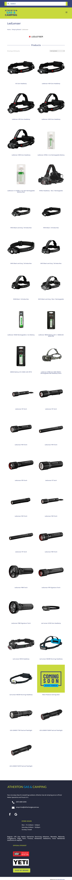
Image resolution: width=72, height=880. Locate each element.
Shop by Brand (16, 29)
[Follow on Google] (15, 814)
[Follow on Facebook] (9, 814)
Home (9, 29)
